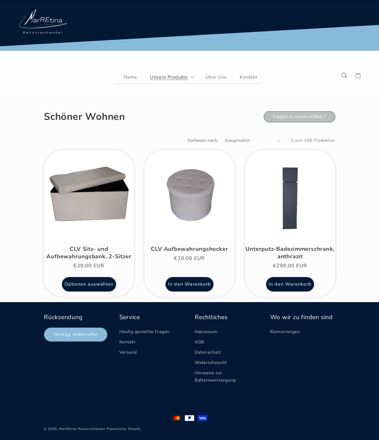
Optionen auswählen (89, 284)
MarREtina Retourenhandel (82, 429)
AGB (199, 342)
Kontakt (127, 342)
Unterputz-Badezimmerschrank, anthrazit (289, 252)
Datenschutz (208, 352)
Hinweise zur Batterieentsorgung (215, 376)
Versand (128, 352)
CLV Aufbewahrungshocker (189, 249)
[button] (168, 77)
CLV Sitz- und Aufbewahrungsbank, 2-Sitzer (88, 252)
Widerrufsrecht (211, 363)
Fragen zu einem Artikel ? (299, 116)
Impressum (206, 332)
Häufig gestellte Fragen (144, 332)
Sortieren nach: (203, 140)
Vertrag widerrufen (75, 334)
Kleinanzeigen (285, 332)
